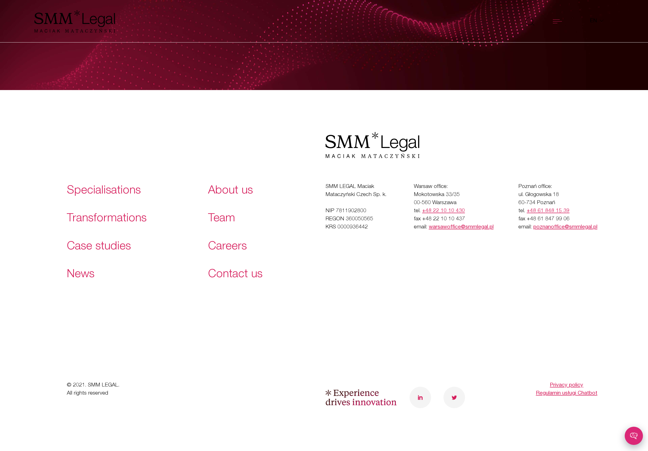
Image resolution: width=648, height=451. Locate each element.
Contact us (235, 274)
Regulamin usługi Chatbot (566, 393)
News (80, 274)
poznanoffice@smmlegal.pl (565, 227)
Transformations (107, 219)
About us (230, 191)
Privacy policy (566, 385)
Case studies (99, 246)
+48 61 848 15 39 (548, 211)
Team (221, 219)
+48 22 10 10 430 (443, 211)
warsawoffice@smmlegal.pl (461, 227)
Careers (227, 246)
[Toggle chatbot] (634, 436)
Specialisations (104, 191)
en (594, 21)
